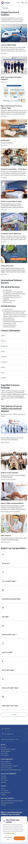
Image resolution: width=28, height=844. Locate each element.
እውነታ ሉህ (3, 747)
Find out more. (10, 833)
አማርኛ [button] (18, 2)
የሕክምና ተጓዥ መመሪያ (6, 768)
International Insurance (7, 803)
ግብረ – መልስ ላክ (4, 790)
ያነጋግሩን (3, 788)
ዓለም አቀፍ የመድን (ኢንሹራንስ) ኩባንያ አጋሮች (11, 770)
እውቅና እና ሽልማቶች (5, 751)
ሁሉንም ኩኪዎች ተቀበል (19, 838)
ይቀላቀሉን (3, 794)
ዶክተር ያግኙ (3, 778)
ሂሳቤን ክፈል (3, 782)
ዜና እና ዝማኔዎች (5, 755)
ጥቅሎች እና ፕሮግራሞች (6, 763)
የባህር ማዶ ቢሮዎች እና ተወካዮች (8, 749)
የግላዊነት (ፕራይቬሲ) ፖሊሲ (8, 838)
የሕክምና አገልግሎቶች (5, 761)
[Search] (22, 2)
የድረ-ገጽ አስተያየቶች (5, 792)
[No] (26, 816)
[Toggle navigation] (25, 2)
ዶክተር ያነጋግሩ (4, 780)
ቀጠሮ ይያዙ (3, 776)
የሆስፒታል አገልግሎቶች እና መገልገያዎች (9, 765)
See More (14, 714)
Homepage (5, 8)
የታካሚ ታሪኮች (4, 753)
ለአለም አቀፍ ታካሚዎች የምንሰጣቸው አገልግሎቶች (12, 800)
